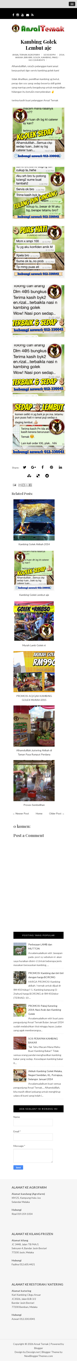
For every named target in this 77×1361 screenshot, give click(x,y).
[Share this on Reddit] (47, 475)
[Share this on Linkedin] (60, 467)
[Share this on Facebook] (42, 467)
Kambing (46, 57)
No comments (37, 60)
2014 (61, 54)
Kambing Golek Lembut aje (39, 44)
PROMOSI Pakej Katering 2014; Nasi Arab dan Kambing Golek (44, 1009)
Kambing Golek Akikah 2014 (34, 544)
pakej (55, 57)
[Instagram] (17, 14)
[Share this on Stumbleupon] (29, 475)
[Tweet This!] (24, 467)
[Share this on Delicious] (38, 475)
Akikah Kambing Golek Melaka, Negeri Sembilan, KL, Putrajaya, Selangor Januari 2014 (45, 1075)
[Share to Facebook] (30, 485)
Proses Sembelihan (34, 804)
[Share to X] (27, 485)
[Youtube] (22, 14)
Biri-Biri (28, 57)
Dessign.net (33, 1351)
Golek (36, 57)
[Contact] (27, 14)
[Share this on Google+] (33, 467)
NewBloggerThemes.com (38, 1355)
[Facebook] (13, 14)
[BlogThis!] (23, 485)
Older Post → (56, 813)
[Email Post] (14, 484)
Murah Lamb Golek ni (34, 645)
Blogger (38, 1348)
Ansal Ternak (41, 1343)
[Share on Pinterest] (51, 467)
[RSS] (32, 14)
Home (39, 813)
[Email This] (20, 485)
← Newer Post (21, 813)
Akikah (19, 57)
